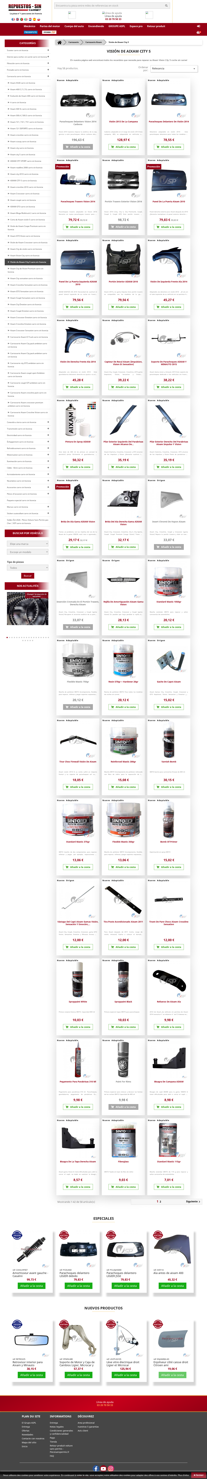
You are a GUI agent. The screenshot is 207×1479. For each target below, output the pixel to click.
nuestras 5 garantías (88, 1426)
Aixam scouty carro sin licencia (22, 141)
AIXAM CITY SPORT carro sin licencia (25, 161)
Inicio (24, 1446)
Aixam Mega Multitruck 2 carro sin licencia (27, 213)
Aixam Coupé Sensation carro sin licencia (27, 298)
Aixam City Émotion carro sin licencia (25, 304)
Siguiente (193, 1202)
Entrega (26, 1426)
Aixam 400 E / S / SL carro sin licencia (25, 89)
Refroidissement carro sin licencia (21, 448)
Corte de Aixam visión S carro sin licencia (27, 219)
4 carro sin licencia (17, 102)
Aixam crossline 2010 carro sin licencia (26, 187)
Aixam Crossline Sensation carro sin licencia (28, 285)
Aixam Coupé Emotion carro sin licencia (26, 311)
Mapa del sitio (29, 1442)
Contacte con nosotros (33, 1438)
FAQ (52, 1455)
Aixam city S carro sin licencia (22, 154)
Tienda (53, 1441)
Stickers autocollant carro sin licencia (22, 513)
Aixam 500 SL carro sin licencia (22, 109)
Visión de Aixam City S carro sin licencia (27, 262)
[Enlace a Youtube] (103, 1468)
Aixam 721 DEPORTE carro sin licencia (25, 128)
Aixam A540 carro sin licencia (22, 83)
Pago (52, 1437)
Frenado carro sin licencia (18, 70)
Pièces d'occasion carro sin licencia (22, 494)
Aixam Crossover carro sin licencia (24, 193)
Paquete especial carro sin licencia (21, 500)
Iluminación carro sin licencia (19, 461)
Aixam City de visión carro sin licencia (25, 249)
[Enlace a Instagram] (110, 1468)
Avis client (83, 1430)
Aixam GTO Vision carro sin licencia (24, 236)
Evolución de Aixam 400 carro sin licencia (27, 96)
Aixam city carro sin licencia (21, 148)
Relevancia (174, 69)
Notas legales (57, 1426)
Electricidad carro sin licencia (19, 435)
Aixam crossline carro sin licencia (23, 135)
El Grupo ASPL (29, 1422)
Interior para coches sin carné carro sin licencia (27, 57)
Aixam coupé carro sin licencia (22, 200)
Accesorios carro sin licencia (19, 487)
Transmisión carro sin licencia (19, 428)
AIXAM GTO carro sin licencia (22, 206)
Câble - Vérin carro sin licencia (19, 468)
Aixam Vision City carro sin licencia (24, 255)
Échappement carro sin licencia (20, 442)
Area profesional (86, 1422)
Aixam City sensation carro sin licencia (26, 278)
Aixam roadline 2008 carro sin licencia (25, 167)
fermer (199, 1475)
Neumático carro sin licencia (19, 481)
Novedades (27, 1434)
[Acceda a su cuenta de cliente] (198, 26)
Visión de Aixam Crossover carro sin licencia (28, 242)
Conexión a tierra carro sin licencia (21, 422)
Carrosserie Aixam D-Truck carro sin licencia (28, 337)
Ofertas (25, 1430)
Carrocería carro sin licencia (19, 76)
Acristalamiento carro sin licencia (21, 474)
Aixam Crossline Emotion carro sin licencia (27, 324)
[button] (30, 26)
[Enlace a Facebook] (96, 1468)
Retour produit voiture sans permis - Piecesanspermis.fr (61, 1448)
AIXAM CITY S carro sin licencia (23, 180)
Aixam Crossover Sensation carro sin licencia (28, 330)
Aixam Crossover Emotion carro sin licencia (28, 317)
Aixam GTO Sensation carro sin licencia (26, 291)
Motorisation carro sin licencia (19, 455)
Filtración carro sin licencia (18, 63)
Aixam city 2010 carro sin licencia (23, 174)
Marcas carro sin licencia (17, 507)
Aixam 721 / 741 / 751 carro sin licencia (26, 122)
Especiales (103, 1218)
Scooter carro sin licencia (17, 50)
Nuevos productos (103, 1307)
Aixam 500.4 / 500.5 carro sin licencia (25, 115)
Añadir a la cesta (31, 1286)
